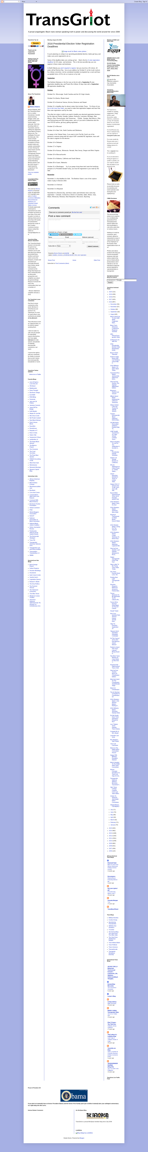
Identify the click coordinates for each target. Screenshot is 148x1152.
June (112, 812)
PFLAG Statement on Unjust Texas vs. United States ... (115, 468)
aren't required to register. (68, 68)
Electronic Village (35, 392)
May (112, 815)
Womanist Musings (35, 467)
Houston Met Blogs (35, 570)
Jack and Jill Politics (33, 402)
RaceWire (32, 426)
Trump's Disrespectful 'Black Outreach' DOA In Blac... (115, 417)
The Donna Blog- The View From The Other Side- (114, 933)
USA (75, 255)
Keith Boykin (33, 411)
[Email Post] (73, 253)
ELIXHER (32, 395)
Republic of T (33, 430)
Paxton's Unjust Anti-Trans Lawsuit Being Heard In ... (114, 650)
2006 (110, 851)
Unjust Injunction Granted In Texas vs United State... (114, 477)
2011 (110, 838)
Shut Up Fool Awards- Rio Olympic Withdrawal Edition (114, 385)
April (112, 817)
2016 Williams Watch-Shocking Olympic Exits (115, 710)
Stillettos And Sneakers (112, 926)
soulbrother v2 (34, 439)
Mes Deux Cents (34, 416)
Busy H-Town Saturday (114, 353)
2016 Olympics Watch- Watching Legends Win (115, 543)
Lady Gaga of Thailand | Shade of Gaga (113, 1039)
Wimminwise (33, 465)
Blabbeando (33, 388)
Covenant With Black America (34, 500)
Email (67, 237)
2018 (110, 297)
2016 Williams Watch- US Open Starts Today (114, 368)
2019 (110, 294)
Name (50, 237)
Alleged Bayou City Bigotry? (114, 805)
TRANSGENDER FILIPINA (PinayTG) (113, 1065)
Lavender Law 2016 (114, 736)
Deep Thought (34, 390)
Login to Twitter (77, 234)
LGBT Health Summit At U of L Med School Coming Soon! (114, 435)
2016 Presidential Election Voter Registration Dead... (115, 347)
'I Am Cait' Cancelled (114, 744)
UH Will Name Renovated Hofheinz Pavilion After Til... (115, 426)
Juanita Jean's (34, 577)
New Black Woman (35, 420)
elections (60, 255)
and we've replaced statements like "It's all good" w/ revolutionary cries (35, 603)
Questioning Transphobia (112, 922)
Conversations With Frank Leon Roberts (34, 496)
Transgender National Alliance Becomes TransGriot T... (115, 782)
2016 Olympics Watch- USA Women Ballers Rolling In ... (114, 702)
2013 (110, 833)
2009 (110, 843)
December (114, 304)
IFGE (31, 510)
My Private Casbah (35, 418)
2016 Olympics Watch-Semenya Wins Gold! (114, 510)
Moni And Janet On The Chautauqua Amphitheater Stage (115, 682)
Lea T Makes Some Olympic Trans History (115, 727)
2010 (110, 841)
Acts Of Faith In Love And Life (34, 382)
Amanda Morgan (113, 900)
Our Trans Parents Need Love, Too (115, 573)
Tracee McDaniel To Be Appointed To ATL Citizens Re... (115, 596)
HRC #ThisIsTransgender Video (115, 335)
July (112, 809)
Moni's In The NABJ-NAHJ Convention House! (114, 750)
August (113, 314)
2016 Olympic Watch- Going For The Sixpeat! (115, 527)
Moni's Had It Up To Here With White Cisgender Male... (115, 320)
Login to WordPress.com (66, 234)
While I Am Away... (112, 1003)
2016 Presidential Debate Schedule (114, 453)
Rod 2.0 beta (33, 433)
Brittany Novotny (113, 918)
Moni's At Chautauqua (114, 688)
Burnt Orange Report (33, 565)
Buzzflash (32, 490)
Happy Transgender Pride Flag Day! (115, 559)
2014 (110, 830)
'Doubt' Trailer (114, 611)
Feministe (32, 399)
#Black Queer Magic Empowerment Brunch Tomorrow (114, 399)
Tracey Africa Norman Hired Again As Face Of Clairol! (114, 605)
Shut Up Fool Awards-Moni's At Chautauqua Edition (114, 674)
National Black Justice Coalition (34, 524)
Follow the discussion (98, 207)
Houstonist (33, 573)
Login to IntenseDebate (53, 234)
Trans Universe (113, 947)
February (113, 822)
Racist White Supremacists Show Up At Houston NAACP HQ (115, 496)
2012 (110, 836)
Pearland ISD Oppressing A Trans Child (115, 666)
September (114, 312)
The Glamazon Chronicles (34, 590)
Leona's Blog (112, 996)
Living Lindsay (112, 1002)
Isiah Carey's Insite (35, 575)
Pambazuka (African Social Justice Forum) (34, 532)
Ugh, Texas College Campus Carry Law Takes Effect (114, 790)
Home (74, 260)
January (113, 825)
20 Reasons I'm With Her (114, 340)
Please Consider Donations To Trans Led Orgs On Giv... (115, 773)
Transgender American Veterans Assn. (35, 544)
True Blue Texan (34, 593)
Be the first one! (77, 212)
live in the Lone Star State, (55, 108)
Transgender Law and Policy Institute (35, 548)
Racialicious (33, 428)
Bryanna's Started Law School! (114, 392)
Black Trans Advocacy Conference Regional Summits (114, 328)
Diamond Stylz (112, 863)
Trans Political (113, 945)
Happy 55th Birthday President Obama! (114, 757)
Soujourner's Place (35, 437)
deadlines (54, 255)
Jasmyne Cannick (35, 405)
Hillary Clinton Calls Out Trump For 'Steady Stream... (114, 408)
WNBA (31, 555)
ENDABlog (33, 397)
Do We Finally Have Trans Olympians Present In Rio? (114, 719)
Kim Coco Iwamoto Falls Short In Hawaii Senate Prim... (115, 617)
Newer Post (51, 260)
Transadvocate (113, 949)
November (114, 306)
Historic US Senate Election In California (114, 460)
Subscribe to (52, 246)
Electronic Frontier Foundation (35, 504)
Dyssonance (111, 876)
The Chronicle (34, 449)
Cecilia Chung (113, 920)
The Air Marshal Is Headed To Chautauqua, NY (115, 694)
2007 (110, 848)
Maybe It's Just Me (35, 413)
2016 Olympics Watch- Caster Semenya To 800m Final (114, 535)
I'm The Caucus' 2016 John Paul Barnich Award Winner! (115, 641)
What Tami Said (34, 463)
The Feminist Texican (33, 586)
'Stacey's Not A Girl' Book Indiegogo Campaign (114, 633)
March (113, 820)
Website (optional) (88, 237)
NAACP (32, 516)
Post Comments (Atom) (62, 263)
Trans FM (32, 540)
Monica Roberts (35, 107)
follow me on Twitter (35, 374)
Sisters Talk (33, 435)
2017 (110, 299)
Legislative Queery (35, 579)
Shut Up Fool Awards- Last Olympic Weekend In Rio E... (115, 552)
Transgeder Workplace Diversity (112, 953)
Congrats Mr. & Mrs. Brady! (114, 732)
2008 (110, 846)
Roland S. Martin (34, 581)
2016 (110, 302)
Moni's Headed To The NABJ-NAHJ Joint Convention (115, 765)
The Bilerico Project (33, 446)
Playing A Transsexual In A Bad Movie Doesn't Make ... (115, 518)
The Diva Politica (35, 584)
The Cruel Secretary (32, 452)
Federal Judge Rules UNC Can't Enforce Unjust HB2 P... (115, 360)
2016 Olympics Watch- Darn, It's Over (115, 503)
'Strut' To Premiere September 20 (114, 626)
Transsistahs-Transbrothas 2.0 (35, 552)
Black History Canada (33, 483)
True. (109, 902)
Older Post (97, 260)
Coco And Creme (35, 492)
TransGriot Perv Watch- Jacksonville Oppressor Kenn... (115, 376)
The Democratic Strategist (34, 537)
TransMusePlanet (113, 909)
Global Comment (35, 508)
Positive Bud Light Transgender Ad (115, 580)
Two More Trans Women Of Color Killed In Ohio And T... (115, 659)
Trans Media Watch (114, 942)
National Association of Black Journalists (35, 519)
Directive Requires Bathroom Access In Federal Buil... (115, 588)
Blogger (82, 1138)
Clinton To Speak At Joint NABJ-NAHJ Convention (114, 799)
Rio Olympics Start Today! (114, 740)
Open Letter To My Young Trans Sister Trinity (114, 567)
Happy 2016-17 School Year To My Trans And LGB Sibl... (115, 487)
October (113, 309)
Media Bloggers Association (34, 512)
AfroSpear (33, 386)
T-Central (111, 929)
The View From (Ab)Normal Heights (113, 939)
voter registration (81, 255)
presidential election (68, 255)
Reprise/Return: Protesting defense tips (112, 879)
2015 (110, 828)
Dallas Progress (34, 568)
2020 (110, 292)
